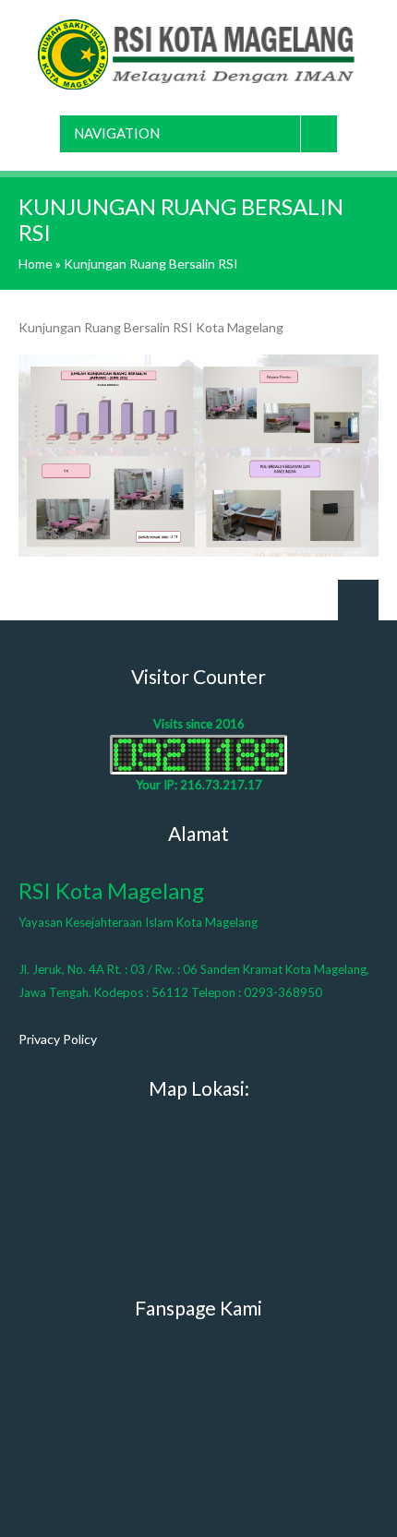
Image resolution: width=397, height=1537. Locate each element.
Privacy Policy (57, 1039)
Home (35, 263)
